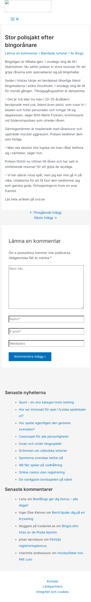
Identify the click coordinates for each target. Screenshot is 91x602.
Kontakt (52, 581)
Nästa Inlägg (45, 218)
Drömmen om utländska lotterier (43, 450)
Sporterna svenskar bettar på (41, 458)
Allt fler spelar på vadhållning (40, 465)
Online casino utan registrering (42, 472)
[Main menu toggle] (15, 19)
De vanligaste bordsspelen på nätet (45, 479)
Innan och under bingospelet (40, 444)
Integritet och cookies (52, 592)
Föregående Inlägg (45, 212)
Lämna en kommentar (21, 53)
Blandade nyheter (54, 53)
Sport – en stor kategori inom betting (46, 402)
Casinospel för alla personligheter (44, 436)
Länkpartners (53, 586)
